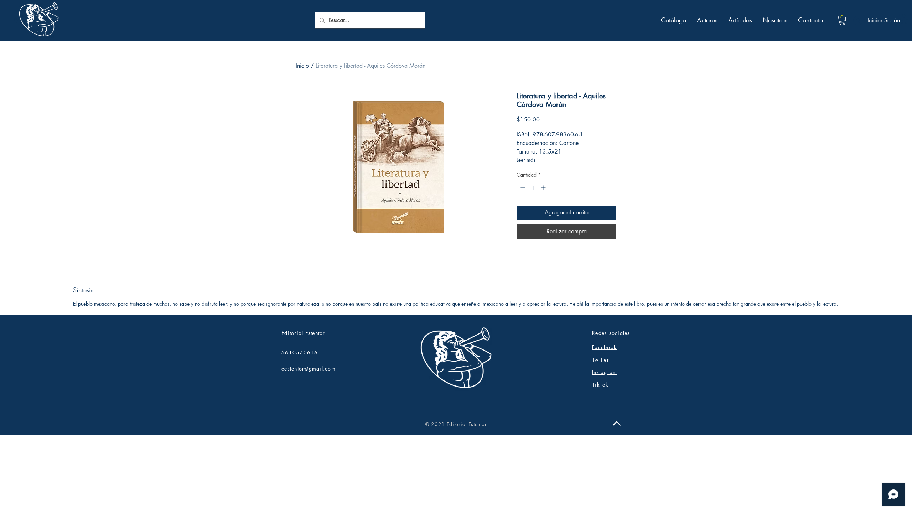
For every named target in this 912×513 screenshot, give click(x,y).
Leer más (526, 159)
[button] (842, 20)
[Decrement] (522, 187)
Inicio (302, 65)
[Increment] (543, 187)
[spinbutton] (533, 187)
